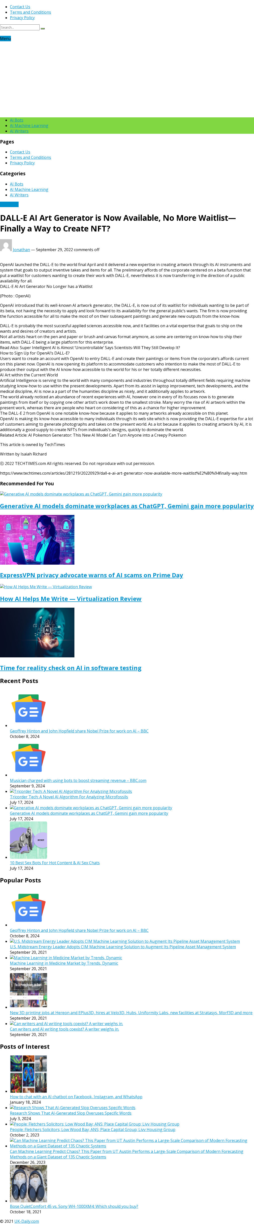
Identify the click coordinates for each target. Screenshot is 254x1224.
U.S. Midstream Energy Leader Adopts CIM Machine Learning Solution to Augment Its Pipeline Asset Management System (123, 947)
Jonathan (21, 249)
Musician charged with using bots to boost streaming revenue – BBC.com (78, 780)
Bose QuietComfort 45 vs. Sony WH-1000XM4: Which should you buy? (74, 1206)
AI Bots (16, 120)
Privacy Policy (22, 17)
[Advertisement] (127, 78)
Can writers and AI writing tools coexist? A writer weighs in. (64, 1029)
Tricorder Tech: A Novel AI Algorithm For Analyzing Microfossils (69, 797)
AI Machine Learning (29, 125)
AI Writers (19, 131)
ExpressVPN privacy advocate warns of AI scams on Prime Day (91, 575)
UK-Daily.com (26, 1221)
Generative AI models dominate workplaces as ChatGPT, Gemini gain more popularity (127, 506)
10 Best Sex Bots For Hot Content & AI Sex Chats (55, 862)
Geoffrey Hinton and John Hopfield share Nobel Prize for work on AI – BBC (79, 731)
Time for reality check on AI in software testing (70, 668)
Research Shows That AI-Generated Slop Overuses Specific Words (70, 1113)
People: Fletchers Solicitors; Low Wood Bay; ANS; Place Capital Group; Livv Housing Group (92, 1129)
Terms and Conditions (30, 12)
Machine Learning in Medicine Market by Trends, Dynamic (64, 963)
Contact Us (20, 6)
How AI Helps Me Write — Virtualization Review (71, 598)
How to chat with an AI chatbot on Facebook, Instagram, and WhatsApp (76, 1096)
